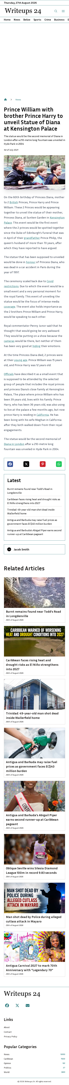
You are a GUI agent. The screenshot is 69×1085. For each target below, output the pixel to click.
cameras (9, 341)
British (13, 202)
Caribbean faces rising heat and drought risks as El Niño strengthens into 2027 (33, 501)
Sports (37, 19)
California (43, 414)
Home (7, 19)
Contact (8, 1031)
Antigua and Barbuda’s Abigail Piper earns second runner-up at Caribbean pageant (34, 532)
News (17, 19)
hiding (36, 346)
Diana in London (14, 444)
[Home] (5, 99)
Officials (9, 374)
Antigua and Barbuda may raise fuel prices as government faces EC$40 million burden (32, 521)
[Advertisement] (34, 58)
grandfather (32, 238)
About (7, 1027)
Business (59, 19)
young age (20, 360)
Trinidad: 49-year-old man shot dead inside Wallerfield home (31, 511)
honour (30, 262)
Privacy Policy (10, 1036)
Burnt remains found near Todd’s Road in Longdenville (29, 490)
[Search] (55, 11)
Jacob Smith (21, 549)
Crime (47, 19)
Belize (26, 19)
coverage (9, 306)
